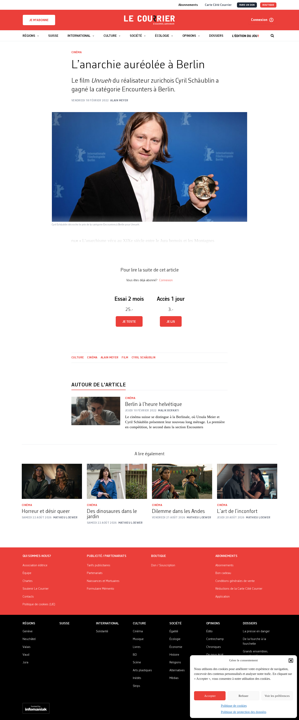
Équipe (27, 573)
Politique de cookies (234, 705)
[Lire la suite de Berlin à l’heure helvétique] (95, 416)
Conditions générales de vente (235, 581)
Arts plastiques (142, 670)
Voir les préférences (277, 695)
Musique (138, 639)
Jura (25, 662)
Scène (137, 662)
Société (175, 623)
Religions (175, 662)
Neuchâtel (29, 639)
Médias (174, 678)
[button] (291, 660)
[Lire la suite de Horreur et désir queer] (52, 481)
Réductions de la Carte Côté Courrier (238, 588)
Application (222, 596)
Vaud (26, 654)
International (107, 623)
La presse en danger (256, 631)
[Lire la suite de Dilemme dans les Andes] (182, 481)
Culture (77, 357)
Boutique (158, 556)
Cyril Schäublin (143, 357)
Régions (29, 623)
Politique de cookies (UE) (39, 604)
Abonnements (224, 565)
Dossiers (250, 623)
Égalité (173, 631)
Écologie (174, 639)
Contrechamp (215, 639)
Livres (137, 647)
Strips (136, 686)
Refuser (243, 695)
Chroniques (213, 647)
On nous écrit (214, 654)
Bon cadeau (223, 573)
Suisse (64, 623)
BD (135, 654)
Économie (175, 647)
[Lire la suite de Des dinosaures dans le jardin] (117, 481)
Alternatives (177, 670)
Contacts (28, 596)
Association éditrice (35, 565)
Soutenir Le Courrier (36, 588)
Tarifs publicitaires (98, 565)
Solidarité (102, 631)
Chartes (28, 581)
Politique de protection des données (243, 712)
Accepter (210, 695)
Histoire (174, 654)
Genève (28, 631)
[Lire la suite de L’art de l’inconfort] (247, 481)
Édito (209, 631)
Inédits (137, 678)
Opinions (213, 623)
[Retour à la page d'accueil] (149, 20)
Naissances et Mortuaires (103, 581)
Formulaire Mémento (100, 588)
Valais (27, 647)
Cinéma (76, 52)
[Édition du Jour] (245, 33)
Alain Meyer (110, 357)
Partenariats (95, 573)
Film (125, 357)
